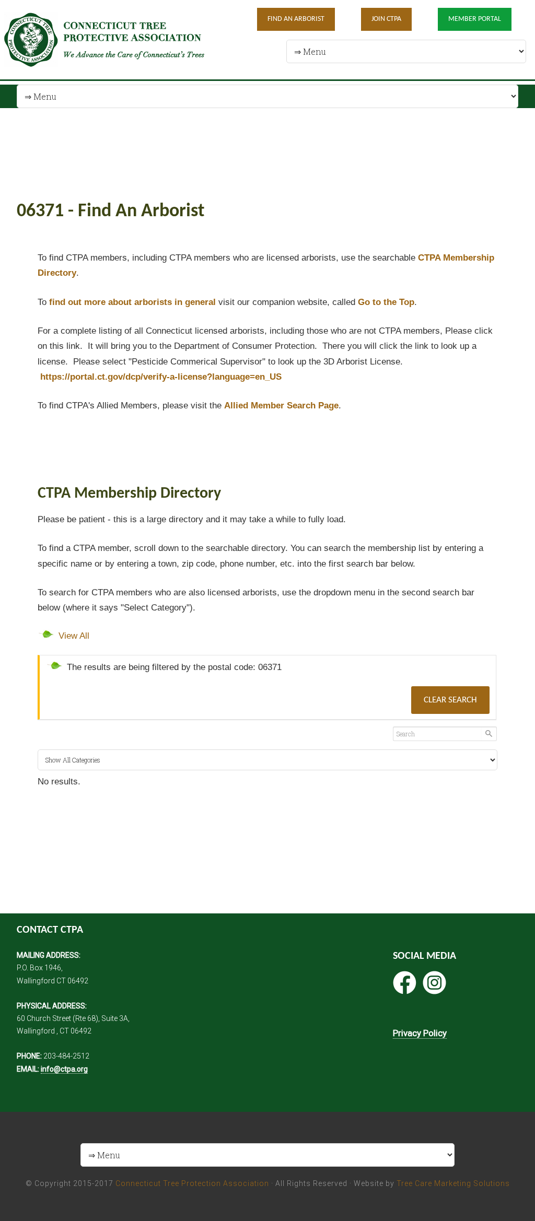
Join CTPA (386, 19)
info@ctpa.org (64, 1069)
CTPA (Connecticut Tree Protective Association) (112, 39)
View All (74, 636)
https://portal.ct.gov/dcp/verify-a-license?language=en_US (161, 377)
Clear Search (450, 700)
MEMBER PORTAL (474, 19)
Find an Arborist (296, 19)
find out (132, 302)
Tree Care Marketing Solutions (453, 1183)
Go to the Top (386, 302)
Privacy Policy (420, 1033)
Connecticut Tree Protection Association (192, 1183)
